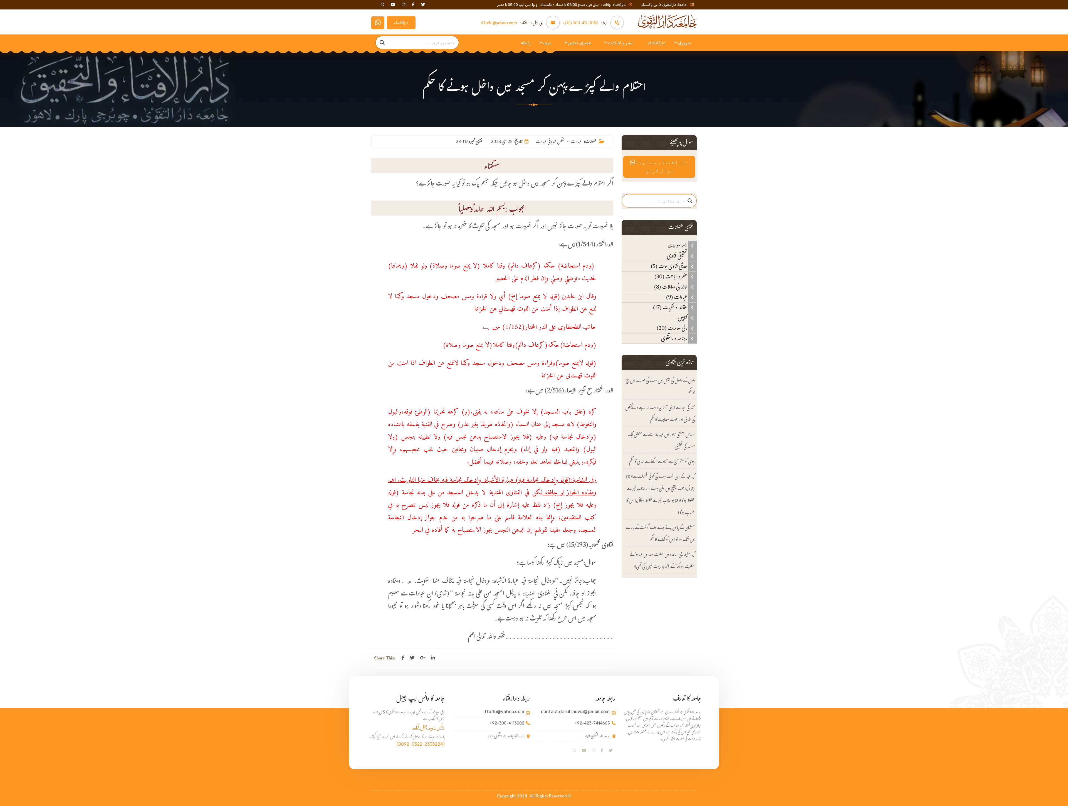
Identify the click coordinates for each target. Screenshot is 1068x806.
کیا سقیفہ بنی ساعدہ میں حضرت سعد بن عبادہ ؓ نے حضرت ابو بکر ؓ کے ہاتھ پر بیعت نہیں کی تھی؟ (662, 561)
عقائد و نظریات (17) (670, 308)
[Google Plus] (423, 658)
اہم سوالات (678, 246)
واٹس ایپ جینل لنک (428, 728)
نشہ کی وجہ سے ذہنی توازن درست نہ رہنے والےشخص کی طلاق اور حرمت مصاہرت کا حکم (659, 414)
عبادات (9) (677, 297)
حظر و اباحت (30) (671, 277)
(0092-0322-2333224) (420, 744)
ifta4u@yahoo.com (499, 22)
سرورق (684, 42)
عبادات (576, 142)
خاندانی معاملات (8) (671, 287)
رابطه (526, 42)
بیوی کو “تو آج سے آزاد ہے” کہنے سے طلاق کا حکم (661, 462)
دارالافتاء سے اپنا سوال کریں (661, 167)
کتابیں (683, 318)
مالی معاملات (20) (672, 328)
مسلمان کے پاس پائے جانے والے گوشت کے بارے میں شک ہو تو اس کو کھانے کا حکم (660, 534)
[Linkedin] (433, 658)
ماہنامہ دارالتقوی (674, 338)
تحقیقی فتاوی (677, 256)
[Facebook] (403, 658)
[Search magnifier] (382, 42)
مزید (547, 42)
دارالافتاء (401, 22)
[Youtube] (584, 750)
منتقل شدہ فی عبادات (550, 142)
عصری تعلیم (579, 42)
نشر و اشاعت (620, 42)
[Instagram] (593, 750)
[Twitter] (412, 658)
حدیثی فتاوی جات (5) (669, 266)
